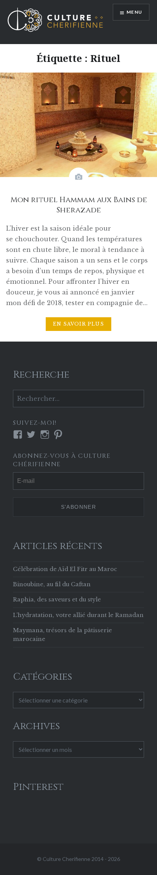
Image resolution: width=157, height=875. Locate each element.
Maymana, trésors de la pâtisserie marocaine (62, 634)
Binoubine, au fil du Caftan (52, 584)
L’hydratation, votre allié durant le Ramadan (78, 615)
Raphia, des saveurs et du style (57, 599)
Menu (134, 12)
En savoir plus (78, 324)
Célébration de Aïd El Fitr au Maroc (65, 569)
